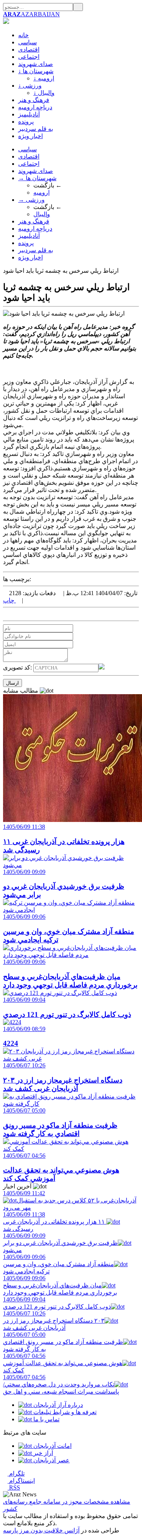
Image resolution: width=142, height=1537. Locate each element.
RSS (14, 1487)
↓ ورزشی (30, 85)
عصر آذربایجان (51, 1460)
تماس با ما (45, 1419)
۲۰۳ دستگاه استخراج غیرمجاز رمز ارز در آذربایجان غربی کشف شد (54, 1320)
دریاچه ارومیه (35, 107)
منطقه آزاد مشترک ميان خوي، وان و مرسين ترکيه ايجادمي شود (58, 1264)
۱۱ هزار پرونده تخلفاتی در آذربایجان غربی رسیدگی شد (54, 1221)
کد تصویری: (18, 667)
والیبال (41, 214)
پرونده (26, 121)
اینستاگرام (21, 1480)
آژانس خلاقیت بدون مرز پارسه (41, 1530)
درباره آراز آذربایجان (57, 1405)
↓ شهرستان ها (35, 71)
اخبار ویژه (30, 136)
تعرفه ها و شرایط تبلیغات (64, 1412)
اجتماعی (28, 56)
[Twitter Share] (5, 614)
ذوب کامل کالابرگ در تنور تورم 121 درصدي (57, 1303)
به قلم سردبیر (35, 129)
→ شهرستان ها (37, 178)
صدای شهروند (35, 64)
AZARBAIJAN (31, 14)
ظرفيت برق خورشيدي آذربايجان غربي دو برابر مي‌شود (60, 1242)
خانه (23, 35)
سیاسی (27, 42)
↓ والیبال (44, 93)
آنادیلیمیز (29, 114)
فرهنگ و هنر (33, 100)
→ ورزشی (31, 199)
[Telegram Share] (23, 614)
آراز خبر (42, 1453)
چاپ (9, 600)
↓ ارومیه (43, 78)
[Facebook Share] (17, 614)
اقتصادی (28, 49)
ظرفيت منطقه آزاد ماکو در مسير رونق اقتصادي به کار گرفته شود (63, 1341)
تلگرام (16, 1473)
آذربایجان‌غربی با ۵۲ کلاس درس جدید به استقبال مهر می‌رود (69, 1200)
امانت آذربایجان (52, 1446)
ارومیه (41, 192)
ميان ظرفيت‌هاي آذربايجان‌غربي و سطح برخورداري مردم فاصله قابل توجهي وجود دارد (60, 1285)
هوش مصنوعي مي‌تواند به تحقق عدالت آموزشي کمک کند (62, 1363)
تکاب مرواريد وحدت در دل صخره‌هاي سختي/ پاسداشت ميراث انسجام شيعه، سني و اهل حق (61, 1384)
